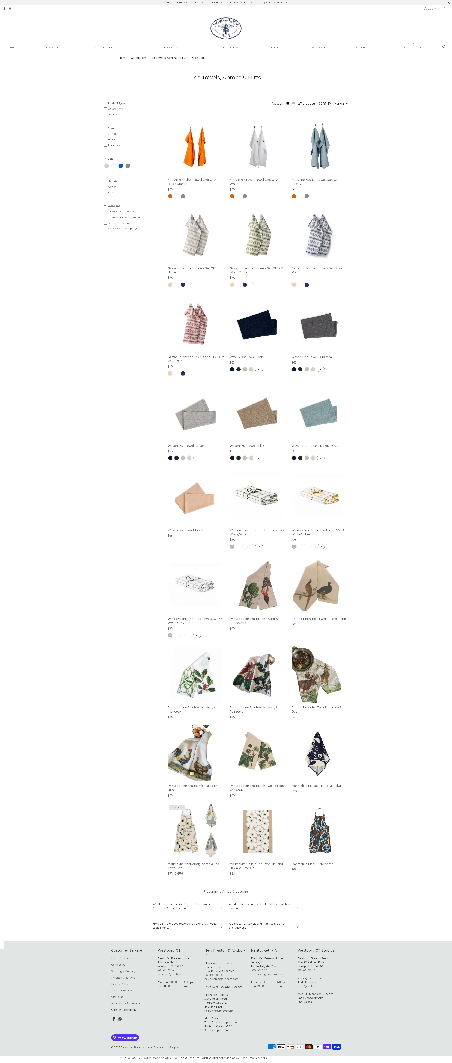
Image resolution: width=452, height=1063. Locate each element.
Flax (251, 369)
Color (111, 158)
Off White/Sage (244, 546)
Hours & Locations (122, 958)
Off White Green (176, 284)
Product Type (116, 103)
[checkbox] (133, 109)
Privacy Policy (119, 984)
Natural (170, 284)
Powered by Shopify (166, 1047)
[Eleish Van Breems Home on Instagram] (9, 8)
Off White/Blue (232, 546)
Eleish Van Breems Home (137, 1047)
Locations (114, 206)
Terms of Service (121, 990)
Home (123, 58)
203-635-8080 (306, 970)
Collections (138, 58)
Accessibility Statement (125, 1003)
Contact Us (118, 964)
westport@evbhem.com (173, 974)
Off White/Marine (238, 546)
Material (113, 181)
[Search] (444, 47)
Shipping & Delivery (123, 971)
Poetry (182, 196)
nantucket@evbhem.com (267, 974)
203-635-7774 (166, 970)
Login (432, 8)
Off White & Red (189, 284)
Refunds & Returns (123, 977)
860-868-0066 (213, 975)
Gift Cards (117, 997)
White (176, 196)
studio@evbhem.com (311, 978)
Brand (112, 128)
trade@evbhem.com (310, 986)
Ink (232, 369)
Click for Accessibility (123, 1009)
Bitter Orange (170, 196)
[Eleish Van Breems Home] (226, 28)
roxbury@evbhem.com (218, 1010)
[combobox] (430, 47)
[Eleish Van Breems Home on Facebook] (4, 8)
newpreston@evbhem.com (221, 979)
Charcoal (238, 369)
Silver (244, 369)
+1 (259, 369)
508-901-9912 (259, 970)
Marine (182, 284)
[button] (108, 47)
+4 (259, 546)
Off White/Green (251, 546)
